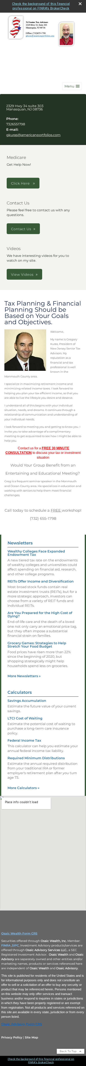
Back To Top (68, 1051)
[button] (72, 86)
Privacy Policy (11, 1037)
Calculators (20, 692)
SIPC (15, 945)
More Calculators (23, 788)
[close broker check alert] (80, 3)
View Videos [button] (22, 275)
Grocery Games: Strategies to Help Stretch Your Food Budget (37, 644)
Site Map (31, 1037)
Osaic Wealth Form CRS (19, 933)
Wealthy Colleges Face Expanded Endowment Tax (36, 553)
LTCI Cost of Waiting (25, 718)
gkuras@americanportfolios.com (33, 135)
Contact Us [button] (21, 229)
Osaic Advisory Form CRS (21, 1024)
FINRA (5, 945)
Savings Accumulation (27, 701)
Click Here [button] (21, 183)
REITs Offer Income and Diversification (41, 581)
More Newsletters (24, 676)
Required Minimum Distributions (36, 758)
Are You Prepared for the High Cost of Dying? (40, 614)
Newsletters (20, 542)
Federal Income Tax (24, 740)
